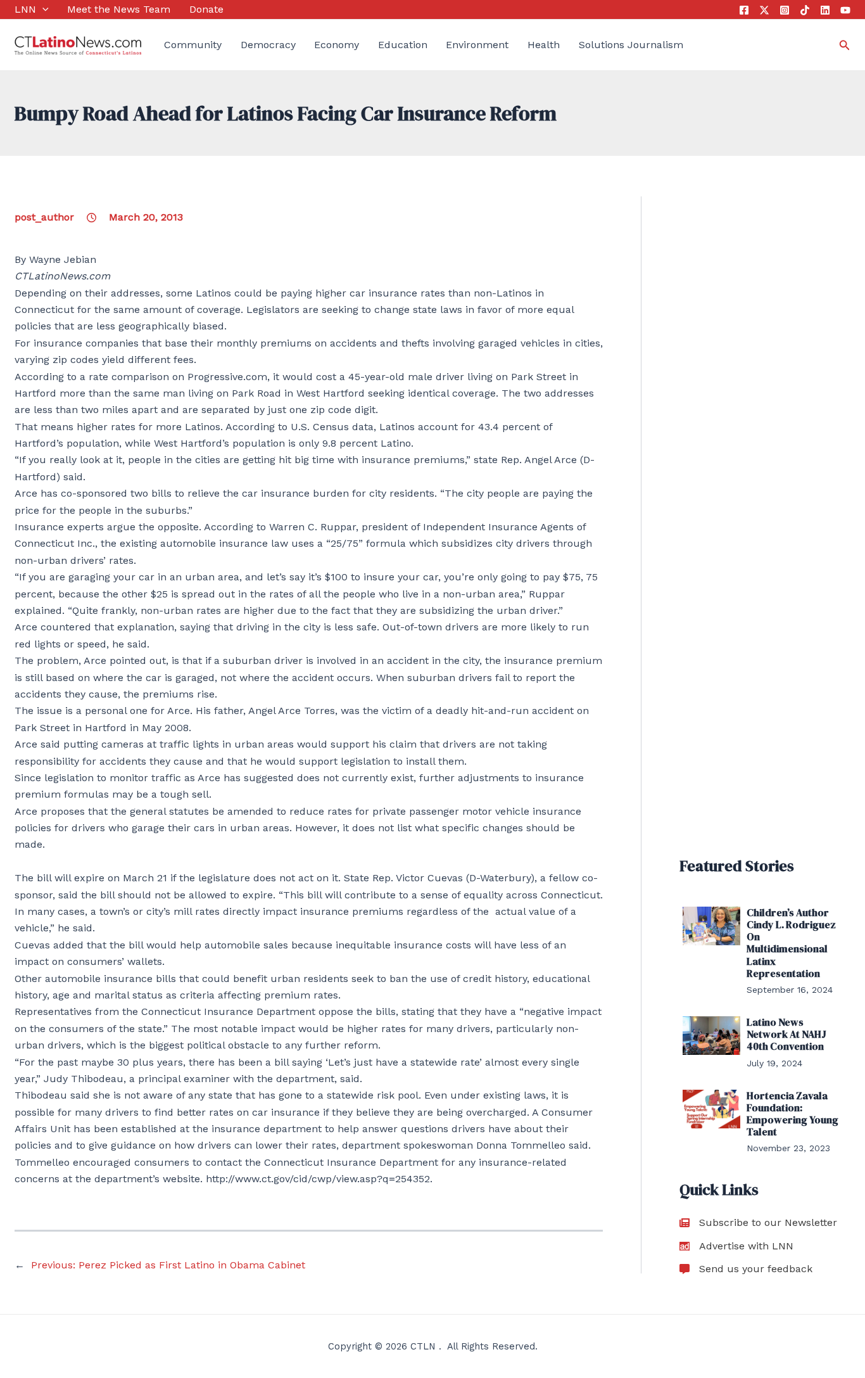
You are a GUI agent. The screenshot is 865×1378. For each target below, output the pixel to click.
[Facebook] (744, 10)
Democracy (268, 45)
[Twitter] (764, 10)
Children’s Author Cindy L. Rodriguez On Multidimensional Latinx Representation (791, 942)
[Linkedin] (825, 10)
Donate (206, 9)
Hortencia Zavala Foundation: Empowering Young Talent (792, 1113)
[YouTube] (845, 10)
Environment (477, 45)
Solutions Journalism (631, 45)
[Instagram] (785, 10)
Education (402, 45)
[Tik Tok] (805, 10)
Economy (336, 45)
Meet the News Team (118, 9)
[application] (42, 9)
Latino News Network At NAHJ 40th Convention (786, 1034)
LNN (25, 9)
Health (543, 45)
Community (193, 45)
